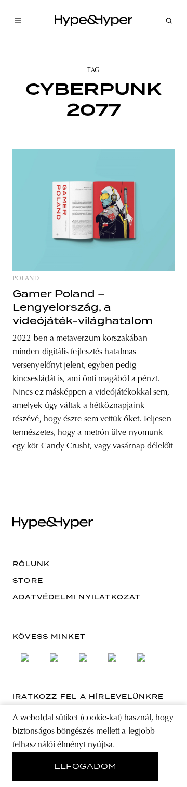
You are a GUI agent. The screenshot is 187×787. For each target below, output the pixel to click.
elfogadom (85, 766)
